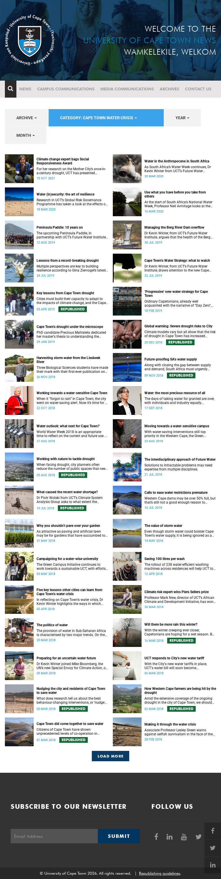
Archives (169, 89)
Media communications (127, 89)
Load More (111, 756)
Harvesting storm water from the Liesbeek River (68, 360)
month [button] (24, 135)
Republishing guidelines (159, 873)
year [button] (181, 117)
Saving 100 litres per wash (164, 559)
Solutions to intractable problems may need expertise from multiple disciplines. (178, 467)
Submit (119, 836)
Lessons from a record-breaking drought (68, 261)
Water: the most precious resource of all (174, 393)
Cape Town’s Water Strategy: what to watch (177, 261)
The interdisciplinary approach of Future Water (180, 459)
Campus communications (66, 89)
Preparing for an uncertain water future (66, 658)
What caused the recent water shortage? (67, 492)
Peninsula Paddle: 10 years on (60, 227)
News (25, 89)
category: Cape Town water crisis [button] (97, 117)
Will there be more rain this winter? (170, 624)
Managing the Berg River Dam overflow (174, 227)
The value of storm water (163, 526)
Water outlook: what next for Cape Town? (68, 426)
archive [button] (25, 117)
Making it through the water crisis (170, 724)
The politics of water (52, 625)
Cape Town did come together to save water (70, 724)
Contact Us (198, 89)
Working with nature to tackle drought (66, 459)
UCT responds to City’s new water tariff (174, 658)
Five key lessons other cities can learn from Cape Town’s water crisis (69, 592)
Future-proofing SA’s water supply (170, 359)
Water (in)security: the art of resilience (65, 194)
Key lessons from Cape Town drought (65, 293)
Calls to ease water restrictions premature (175, 493)
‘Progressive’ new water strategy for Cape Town (176, 294)
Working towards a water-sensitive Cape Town (72, 393)
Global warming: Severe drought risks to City (178, 326)
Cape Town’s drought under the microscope (70, 327)
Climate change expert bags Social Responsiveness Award (63, 161)
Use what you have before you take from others (175, 194)
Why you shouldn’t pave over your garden (68, 526)
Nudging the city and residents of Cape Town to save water (71, 691)
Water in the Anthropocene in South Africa (176, 161)
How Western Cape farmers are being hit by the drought (180, 691)
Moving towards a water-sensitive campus (176, 426)
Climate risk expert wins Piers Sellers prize (176, 592)
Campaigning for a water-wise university (67, 559)
